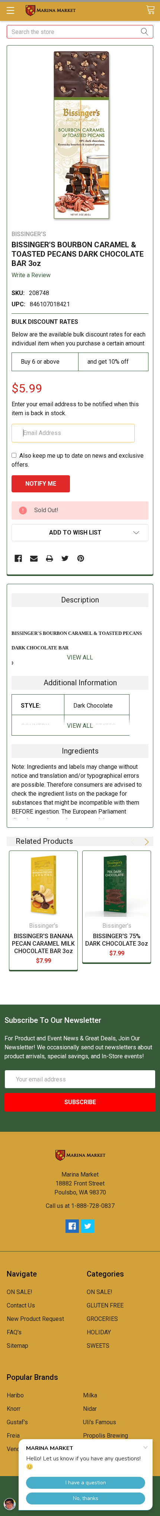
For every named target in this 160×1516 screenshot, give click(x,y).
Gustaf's (17, 1422)
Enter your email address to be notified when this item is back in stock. (75, 409)
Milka (90, 1395)
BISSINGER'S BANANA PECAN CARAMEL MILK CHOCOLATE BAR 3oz (43, 944)
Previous (134, 842)
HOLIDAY (99, 1332)
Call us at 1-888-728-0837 (80, 1205)
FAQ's (14, 1332)
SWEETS (98, 1345)
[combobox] (80, 31)
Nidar (90, 1408)
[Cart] (153, 10)
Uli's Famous (99, 1422)
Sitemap (17, 1345)
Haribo (15, 1395)
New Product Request (35, 1318)
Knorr (13, 1408)
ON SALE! (19, 1292)
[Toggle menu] (10, 10)
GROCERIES (102, 1318)
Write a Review (31, 275)
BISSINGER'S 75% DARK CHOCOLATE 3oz (116, 940)
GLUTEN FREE (105, 1305)
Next (145, 842)
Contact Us (21, 1305)
